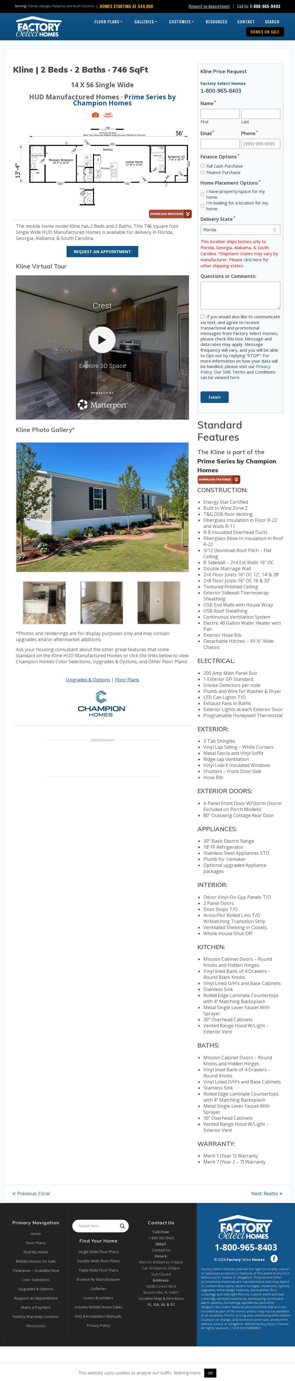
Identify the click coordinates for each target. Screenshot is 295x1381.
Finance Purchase (223, 172)
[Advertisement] (102, 759)
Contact (246, 21)
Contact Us (161, 1250)
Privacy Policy (98, 1325)
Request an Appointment (209, 6)
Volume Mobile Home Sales (98, 1307)
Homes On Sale (265, 32)
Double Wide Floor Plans (98, 1260)
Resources (216, 21)
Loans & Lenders (98, 1297)
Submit (215, 397)
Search (272, 21)
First (205, 121)
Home (36, 1233)
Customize (180, 21)
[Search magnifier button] (122, 1226)
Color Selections (36, 1279)
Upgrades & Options (88, 680)
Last (245, 121)
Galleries (144, 21)
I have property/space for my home (235, 194)
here (234, 377)
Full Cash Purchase (224, 166)
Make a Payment (35, 1307)
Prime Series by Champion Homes (124, 99)
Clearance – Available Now (36, 1270)
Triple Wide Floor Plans (98, 1270)
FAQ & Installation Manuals (98, 1316)
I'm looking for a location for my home (237, 205)
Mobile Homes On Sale (36, 1261)
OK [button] (210, 1373)
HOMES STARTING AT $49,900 (126, 6)
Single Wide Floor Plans (98, 1251)
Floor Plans (106, 21)
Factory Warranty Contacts (36, 1316)
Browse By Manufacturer (98, 1279)
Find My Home (36, 1252)
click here (253, 259)
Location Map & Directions (161, 1298)
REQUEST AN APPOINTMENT (102, 251)
